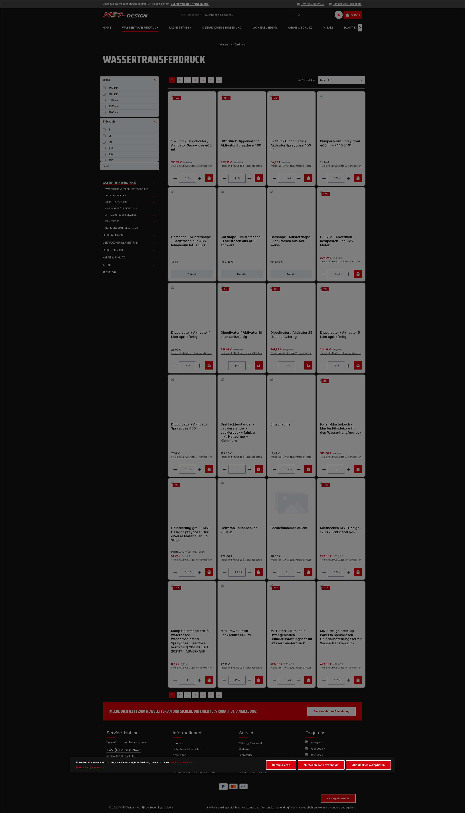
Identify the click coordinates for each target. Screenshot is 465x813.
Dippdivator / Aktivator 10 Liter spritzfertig (241, 335)
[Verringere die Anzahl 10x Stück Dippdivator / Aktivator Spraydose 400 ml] (175, 178)
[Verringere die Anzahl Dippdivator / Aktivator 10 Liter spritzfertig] (225, 365)
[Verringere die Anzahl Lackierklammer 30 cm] (274, 572)
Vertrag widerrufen (338, 798)
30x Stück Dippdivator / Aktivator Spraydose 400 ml (241, 145)
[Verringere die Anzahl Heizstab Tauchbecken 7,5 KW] (225, 572)
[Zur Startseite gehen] (125, 15)
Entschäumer (281, 424)
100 (111, 148)
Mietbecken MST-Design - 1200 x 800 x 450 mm (341, 530)
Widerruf (244, 749)
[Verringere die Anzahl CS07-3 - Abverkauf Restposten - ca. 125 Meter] (324, 274)
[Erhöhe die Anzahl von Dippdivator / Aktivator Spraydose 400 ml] (199, 469)
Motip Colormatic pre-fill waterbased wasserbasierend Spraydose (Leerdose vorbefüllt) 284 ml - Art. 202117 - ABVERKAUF (191, 641)
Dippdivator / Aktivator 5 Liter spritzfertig (340, 335)
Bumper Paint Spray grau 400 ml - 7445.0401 (340, 143)
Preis (106, 166)
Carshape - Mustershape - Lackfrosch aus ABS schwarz (240, 241)
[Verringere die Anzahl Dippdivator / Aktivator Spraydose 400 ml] (175, 469)
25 (110, 135)
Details (192, 274)
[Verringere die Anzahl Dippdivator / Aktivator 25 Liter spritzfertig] (274, 365)
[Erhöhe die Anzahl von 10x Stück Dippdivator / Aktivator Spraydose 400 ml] (199, 178)
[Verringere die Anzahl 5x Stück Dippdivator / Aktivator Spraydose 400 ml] (274, 178)
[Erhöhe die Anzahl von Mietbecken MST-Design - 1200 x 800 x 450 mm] (348, 572)
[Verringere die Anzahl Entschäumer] (274, 469)
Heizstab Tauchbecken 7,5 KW (239, 530)
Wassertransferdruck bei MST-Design (195, 772)
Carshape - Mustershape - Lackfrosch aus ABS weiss (290, 241)
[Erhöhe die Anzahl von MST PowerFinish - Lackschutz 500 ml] (249, 680)
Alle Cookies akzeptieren (368, 764)
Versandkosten (270, 807)
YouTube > (317, 754)
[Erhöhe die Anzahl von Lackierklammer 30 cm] (299, 572)
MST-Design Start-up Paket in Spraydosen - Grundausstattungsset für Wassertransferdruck (341, 637)
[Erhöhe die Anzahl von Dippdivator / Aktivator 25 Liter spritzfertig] (299, 365)
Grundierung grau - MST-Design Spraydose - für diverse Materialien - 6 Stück (191, 534)
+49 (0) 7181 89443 (312, 3)
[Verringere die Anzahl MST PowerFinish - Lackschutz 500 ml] (225, 680)
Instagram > (318, 742)
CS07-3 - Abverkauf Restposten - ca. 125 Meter (336, 241)
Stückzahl (109, 121)
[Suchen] (299, 15)
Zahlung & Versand (250, 743)
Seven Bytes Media (161, 807)
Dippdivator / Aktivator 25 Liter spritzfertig (291, 335)
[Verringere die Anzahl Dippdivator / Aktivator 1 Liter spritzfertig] (175, 365)
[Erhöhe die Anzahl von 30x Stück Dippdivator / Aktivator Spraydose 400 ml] (249, 178)
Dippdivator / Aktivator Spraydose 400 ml (189, 426)
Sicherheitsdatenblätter (187, 749)
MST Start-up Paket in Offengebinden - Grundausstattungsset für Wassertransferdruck (291, 637)
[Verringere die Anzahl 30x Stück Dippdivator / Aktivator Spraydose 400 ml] (225, 178)
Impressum (245, 754)
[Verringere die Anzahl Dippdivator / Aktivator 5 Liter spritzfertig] (324, 365)
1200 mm (114, 112)
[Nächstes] (360, 27)
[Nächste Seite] (211, 80)
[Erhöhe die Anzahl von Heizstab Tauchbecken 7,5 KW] (249, 572)
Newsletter (179, 754)
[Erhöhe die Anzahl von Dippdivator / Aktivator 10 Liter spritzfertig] (249, 365)
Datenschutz (83, 767)
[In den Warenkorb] (209, 178)
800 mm (113, 100)
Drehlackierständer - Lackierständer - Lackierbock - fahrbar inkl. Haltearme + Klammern (238, 432)
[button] (154, 182)
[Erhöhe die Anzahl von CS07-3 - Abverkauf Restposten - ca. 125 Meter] (348, 274)
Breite (106, 79)
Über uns (178, 743)
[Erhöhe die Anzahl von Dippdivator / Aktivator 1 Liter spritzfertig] (199, 365)
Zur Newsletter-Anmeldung (331, 711)
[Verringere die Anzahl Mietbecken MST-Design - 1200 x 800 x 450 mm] (324, 572)
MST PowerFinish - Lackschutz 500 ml (236, 633)
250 (111, 160)
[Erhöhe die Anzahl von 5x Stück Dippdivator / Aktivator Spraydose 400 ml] (299, 178)
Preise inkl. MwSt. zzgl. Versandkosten (191, 165)
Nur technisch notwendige (321, 764)
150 (111, 154)
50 (110, 141)
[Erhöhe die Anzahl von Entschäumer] (299, 469)
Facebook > (318, 748)
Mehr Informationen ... (182, 762)
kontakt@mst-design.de (347, 3)
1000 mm (114, 106)
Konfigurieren (281, 764)
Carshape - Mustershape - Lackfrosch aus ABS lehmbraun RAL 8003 (191, 241)
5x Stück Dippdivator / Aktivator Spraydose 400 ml (290, 145)
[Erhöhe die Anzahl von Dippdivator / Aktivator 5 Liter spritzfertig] (348, 365)
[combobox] (249, 15)
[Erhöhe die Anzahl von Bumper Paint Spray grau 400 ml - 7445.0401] (348, 178)
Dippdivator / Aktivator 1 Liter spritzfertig (190, 335)
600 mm (113, 93)
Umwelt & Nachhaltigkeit (253, 772)
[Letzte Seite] (219, 80)
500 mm (113, 87)
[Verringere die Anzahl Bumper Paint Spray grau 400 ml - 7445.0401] (324, 178)
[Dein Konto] (339, 15)
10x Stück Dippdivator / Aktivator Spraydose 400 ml (191, 145)
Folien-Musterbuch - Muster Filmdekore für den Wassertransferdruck (340, 428)
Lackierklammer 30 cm (288, 528)
